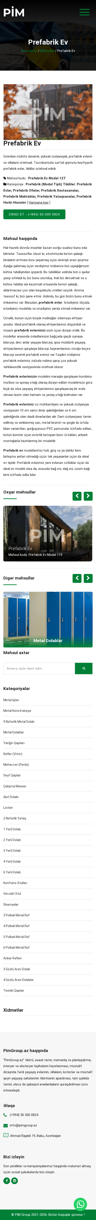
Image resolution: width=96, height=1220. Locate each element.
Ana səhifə (29, 51)
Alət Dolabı (11, 797)
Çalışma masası (14, 786)
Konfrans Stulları (15, 883)
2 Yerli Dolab (12, 840)
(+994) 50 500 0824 (24, 1115)
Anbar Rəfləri (12, 958)
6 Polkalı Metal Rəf (16, 947)
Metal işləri (11, 700)
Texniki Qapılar (13, 990)
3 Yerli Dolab (12, 850)
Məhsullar (47, 51)
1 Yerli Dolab (12, 829)
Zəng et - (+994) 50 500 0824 (34, 214)
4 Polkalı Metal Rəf (16, 926)
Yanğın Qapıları (14, 743)
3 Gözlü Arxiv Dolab (16, 969)
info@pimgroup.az (23, 1125)
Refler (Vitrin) (12, 754)
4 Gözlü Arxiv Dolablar (18, 980)
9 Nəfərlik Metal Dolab (18, 721)
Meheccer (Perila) (16, 764)
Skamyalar (11, 904)
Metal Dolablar (13, 732)
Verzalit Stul (12, 893)
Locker (8, 807)
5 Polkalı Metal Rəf (16, 937)
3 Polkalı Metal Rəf (16, 915)
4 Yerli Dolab (12, 861)
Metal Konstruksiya (17, 710)
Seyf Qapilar (12, 775)
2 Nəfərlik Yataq (14, 818)
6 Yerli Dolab (12, 872)
